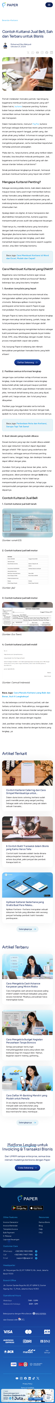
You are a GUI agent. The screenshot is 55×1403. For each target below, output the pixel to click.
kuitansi (18, 106)
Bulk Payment (9, 1232)
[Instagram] (42, 52)
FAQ (40, 1232)
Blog (41, 1226)
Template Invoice (10, 1229)
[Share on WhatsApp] (32, 52)
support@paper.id (25, 1258)
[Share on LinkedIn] (51, 52)
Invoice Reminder (10, 1226)
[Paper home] (10, 4)
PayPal (35, 124)
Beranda (5, 20)
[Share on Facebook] (46, 52)
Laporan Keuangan (11, 1239)
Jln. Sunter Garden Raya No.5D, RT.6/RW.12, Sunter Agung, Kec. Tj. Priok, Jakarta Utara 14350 (24, 1287)
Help (41, 1229)
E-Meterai (7, 1236)
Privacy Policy (27, 1384)
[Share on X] (28, 52)
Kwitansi (14, 20)
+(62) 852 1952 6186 (24, 1251)
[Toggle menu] (49, 4)
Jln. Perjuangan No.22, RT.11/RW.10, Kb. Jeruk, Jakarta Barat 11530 (25, 1272)
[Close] (51, 1391)
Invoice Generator (10, 1222)
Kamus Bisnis (44, 1222)
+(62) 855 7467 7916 (23, 1255)
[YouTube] (37, 52)
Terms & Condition (27, 1388)
